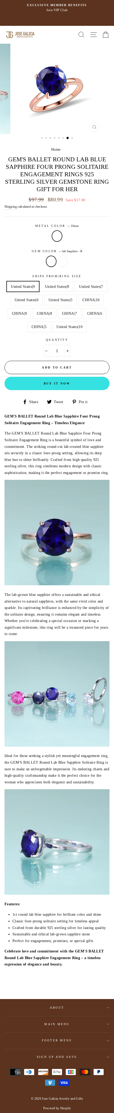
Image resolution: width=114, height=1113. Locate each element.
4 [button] (55, 138)
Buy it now (57, 383)
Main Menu (56, 1024)
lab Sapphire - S (63, 261)
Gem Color (57, 251)
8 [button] (72, 138)
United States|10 (69, 327)
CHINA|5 (39, 327)
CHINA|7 (69, 313)
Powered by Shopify (57, 1108)
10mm (57, 236)
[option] (57, 89)
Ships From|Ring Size (56, 276)
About (57, 1007)
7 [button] (68, 138)
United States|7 (91, 286)
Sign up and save (57, 1056)
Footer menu (57, 1040)
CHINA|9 (19, 313)
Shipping (11, 206)
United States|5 (60, 300)
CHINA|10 (90, 300)
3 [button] (51, 138)
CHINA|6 (94, 313)
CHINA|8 (44, 313)
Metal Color (57, 225)
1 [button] (42, 138)
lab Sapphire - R (51, 261)
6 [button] (63, 138)
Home (55, 149)
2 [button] (46, 138)
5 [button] (59, 138)
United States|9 (23, 286)
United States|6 (26, 300)
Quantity (57, 339)
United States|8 (57, 286)
